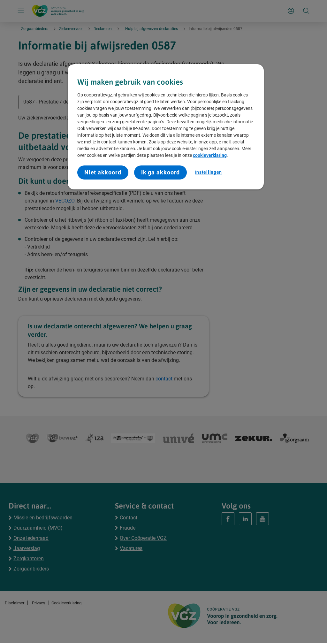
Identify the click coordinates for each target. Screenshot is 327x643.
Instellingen (208, 172)
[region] (166, 126)
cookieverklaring (210, 155)
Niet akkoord (102, 172)
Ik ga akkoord (160, 172)
